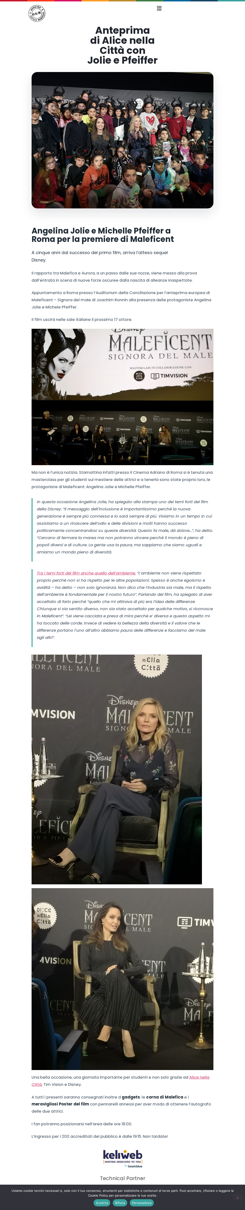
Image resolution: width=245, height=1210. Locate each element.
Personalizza (141, 1203)
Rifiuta (120, 1203)
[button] (159, 8)
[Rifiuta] (237, 1197)
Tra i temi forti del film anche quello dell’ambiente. (86, 573)
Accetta (102, 1203)
